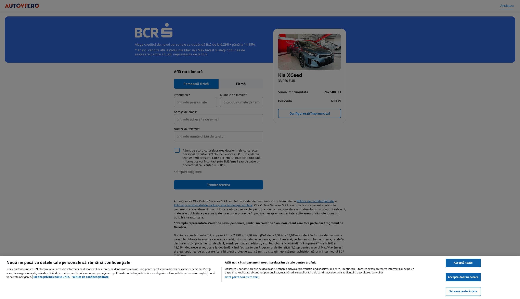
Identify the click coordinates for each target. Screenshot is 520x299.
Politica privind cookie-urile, (51, 277)
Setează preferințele (463, 291)
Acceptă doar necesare (463, 277)
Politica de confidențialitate (90, 277)
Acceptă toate (463, 263)
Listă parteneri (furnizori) (242, 277)
